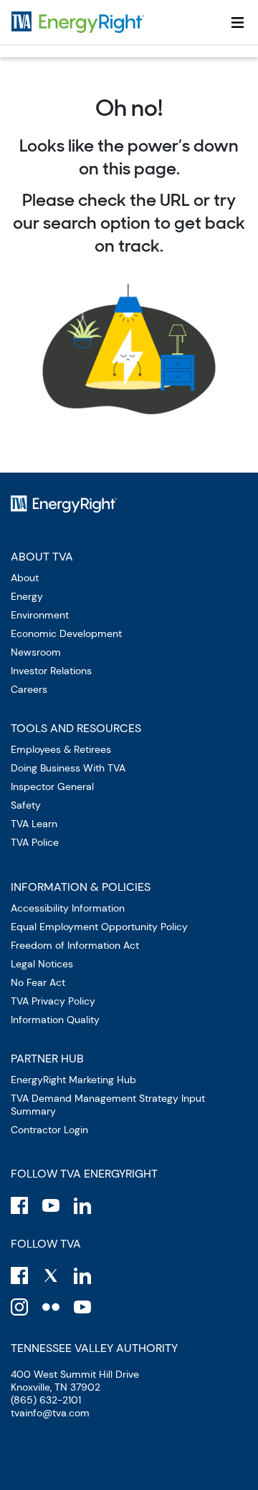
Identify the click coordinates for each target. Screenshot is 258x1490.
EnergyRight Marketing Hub (73, 1079)
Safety (26, 805)
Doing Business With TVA (68, 767)
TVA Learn (34, 823)
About (25, 577)
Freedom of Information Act (75, 945)
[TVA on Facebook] (19, 1275)
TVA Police (35, 842)
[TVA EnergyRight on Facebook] (19, 1205)
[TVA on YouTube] (82, 1307)
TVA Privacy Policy (53, 1001)
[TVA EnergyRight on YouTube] (50, 1205)
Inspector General (52, 786)
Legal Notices (42, 963)
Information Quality (55, 1019)
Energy (27, 596)
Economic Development (66, 633)
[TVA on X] (50, 1275)
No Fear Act (38, 982)
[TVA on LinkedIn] (82, 1275)
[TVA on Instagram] (19, 1307)
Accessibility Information (68, 908)
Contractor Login (49, 1129)
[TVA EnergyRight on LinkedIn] (82, 1205)
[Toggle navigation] (237, 22)
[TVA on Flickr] (50, 1307)
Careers (29, 689)
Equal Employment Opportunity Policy (99, 926)
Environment (40, 614)
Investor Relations (51, 670)
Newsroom (36, 652)
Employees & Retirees (61, 749)
